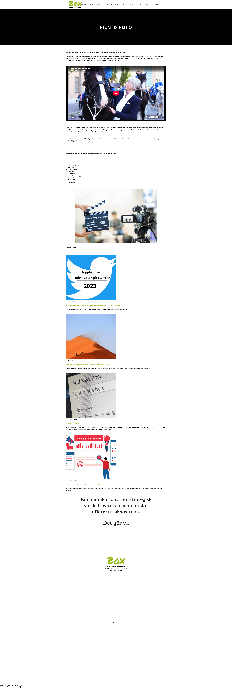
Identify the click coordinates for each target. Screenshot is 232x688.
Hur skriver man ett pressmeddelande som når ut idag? (83, 484)
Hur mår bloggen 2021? (73, 423)
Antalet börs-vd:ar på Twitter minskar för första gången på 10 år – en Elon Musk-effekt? (93, 305)
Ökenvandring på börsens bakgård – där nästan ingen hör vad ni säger (88, 364)
